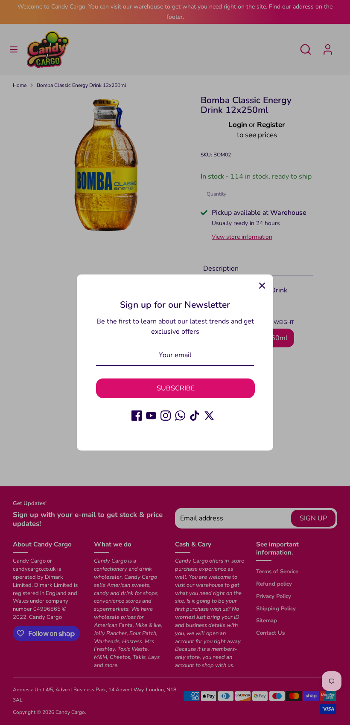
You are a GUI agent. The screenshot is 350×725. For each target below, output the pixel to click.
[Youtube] (151, 415)
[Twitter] (209, 415)
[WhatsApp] (180, 415)
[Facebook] (136, 415)
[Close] (262, 285)
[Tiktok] (195, 415)
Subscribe (176, 388)
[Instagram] (165, 415)
